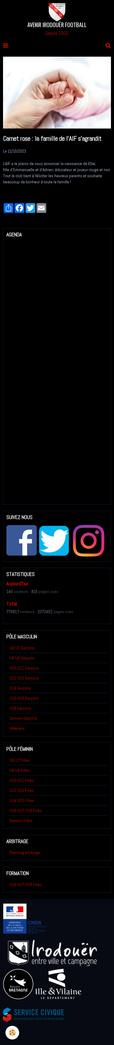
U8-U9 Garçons (22, 658)
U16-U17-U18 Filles (25, 810)
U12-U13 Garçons (24, 678)
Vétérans (17, 728)
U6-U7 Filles (19, 760)
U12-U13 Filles (21, 790)
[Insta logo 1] (88, 540)
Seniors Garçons (23, 718)
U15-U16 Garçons (24, 698)
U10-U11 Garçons (24, 668)
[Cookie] (12, 1033)
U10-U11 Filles (21, 780)
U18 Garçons (20, 708)
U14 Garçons (20, 688)
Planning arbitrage (24, 852)
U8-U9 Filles (19, 770)
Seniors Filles (21, 820)
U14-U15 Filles (21, 800)
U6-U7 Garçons (22, 648)
